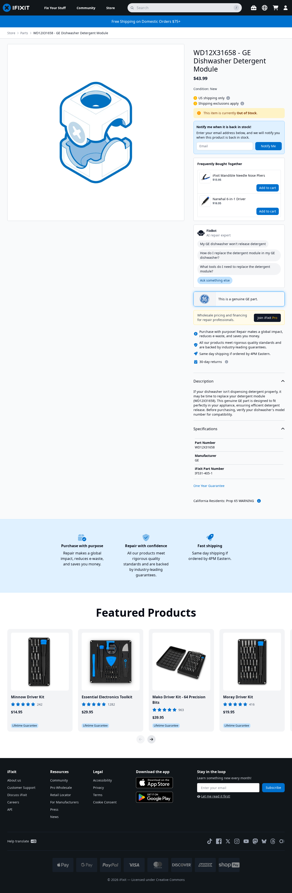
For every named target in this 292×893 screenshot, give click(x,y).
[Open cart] (275, 7)
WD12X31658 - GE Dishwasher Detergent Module (70, 33)
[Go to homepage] (18, 8)
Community (59, 780)
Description (203, 381)
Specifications (205, 428)
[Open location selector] (264, 7)
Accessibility (102, 780)
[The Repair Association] (282, 841)
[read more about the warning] (259, 501)
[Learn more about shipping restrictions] (228, 98)
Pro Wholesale (61, 787)
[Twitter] (228, 841)
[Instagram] (237, 841)
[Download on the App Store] (154, 782)
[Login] (285, 7)
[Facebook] (219, 841)
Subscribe (273, 787)
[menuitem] (55, 8)
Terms (97, 795)
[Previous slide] (140, 739)
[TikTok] (209, 841)
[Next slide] (151, 739)
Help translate (18, 841)
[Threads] (273, 841)
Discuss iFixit (17, 795)
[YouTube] (246, 841)
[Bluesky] (264, 841)
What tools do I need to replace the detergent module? (235, 268)
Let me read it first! (215, 796)
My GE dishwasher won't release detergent (233, 244)
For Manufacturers (64, 802)
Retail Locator (60, 795)
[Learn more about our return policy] (226, 361)
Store (11, 33)
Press (54, 809)
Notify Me (268, 146)
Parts (24, 33)
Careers (13, 802)
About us (14, 780)
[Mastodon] (255, 841)
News (54, 817)
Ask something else (215, 280)
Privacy (98, 787)
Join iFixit (267, 318)
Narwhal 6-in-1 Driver (229, 199)
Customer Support (21, 787)
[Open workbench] (253, 7)
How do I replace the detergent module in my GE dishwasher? (237, 255)
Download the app (152, 771)
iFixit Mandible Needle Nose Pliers (239, 175)
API (9, 809)
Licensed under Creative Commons (158, 879)
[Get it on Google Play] (154, 797)
